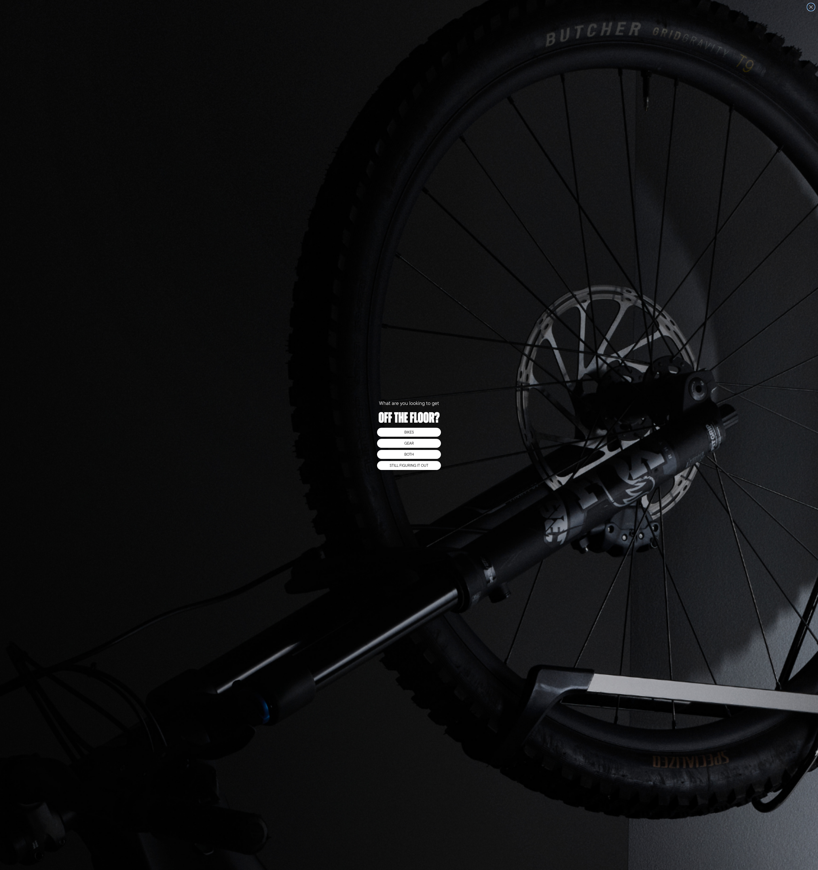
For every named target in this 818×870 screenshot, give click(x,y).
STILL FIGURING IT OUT (409, 465)
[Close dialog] (811, 7)
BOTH (409, 454)
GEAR (409, 443)
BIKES (409, 432)
